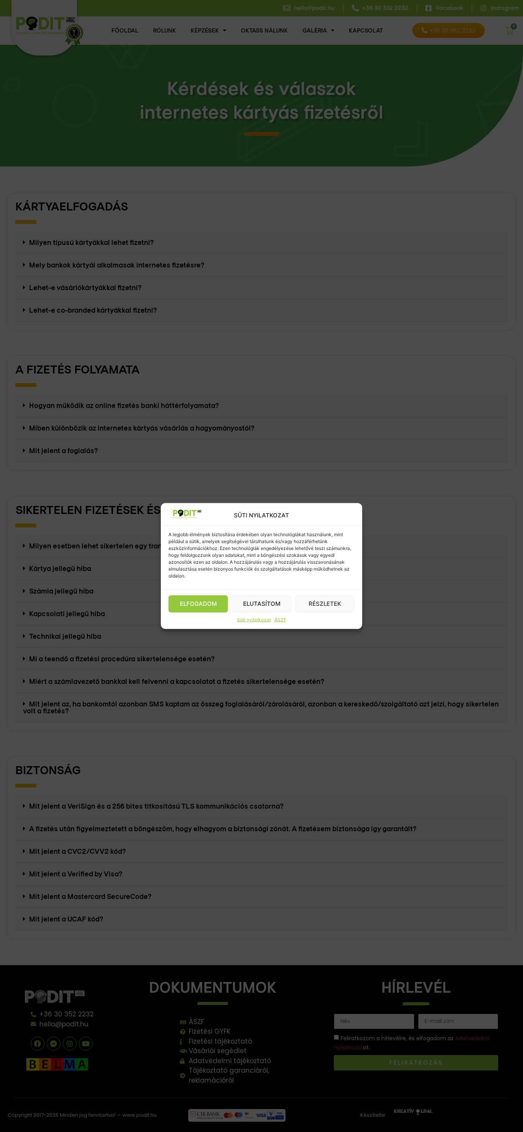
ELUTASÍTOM (261, 603)
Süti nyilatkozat (254, 619)
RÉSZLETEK (325, 603)
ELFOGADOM (198, 603)
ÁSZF (280, 619)
